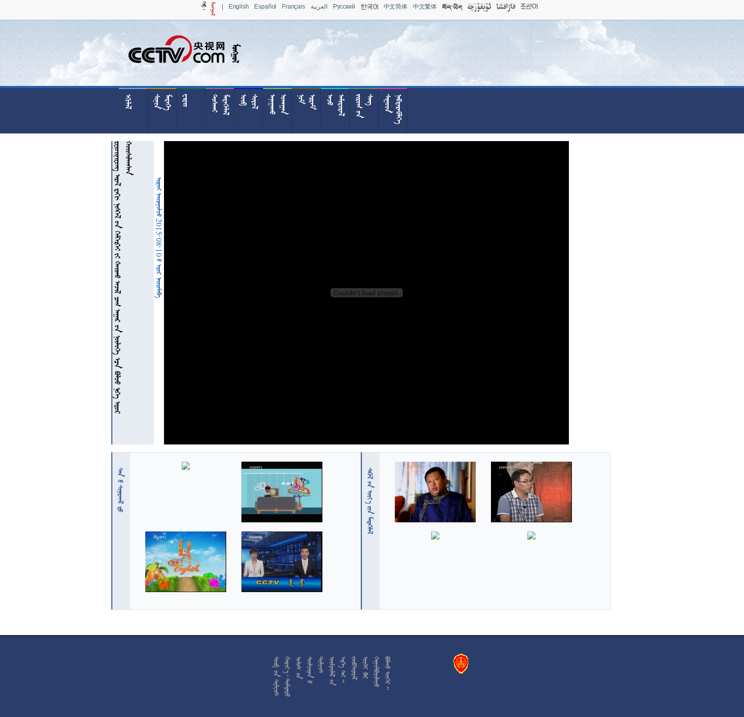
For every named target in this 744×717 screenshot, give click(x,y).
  (120, 490)
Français (293, 6)
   (370, 501)
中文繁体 (425, 6)
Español (265, 6)
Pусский (344, 6)
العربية (319, 6)
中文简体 (395, 6)
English (239, 6)
